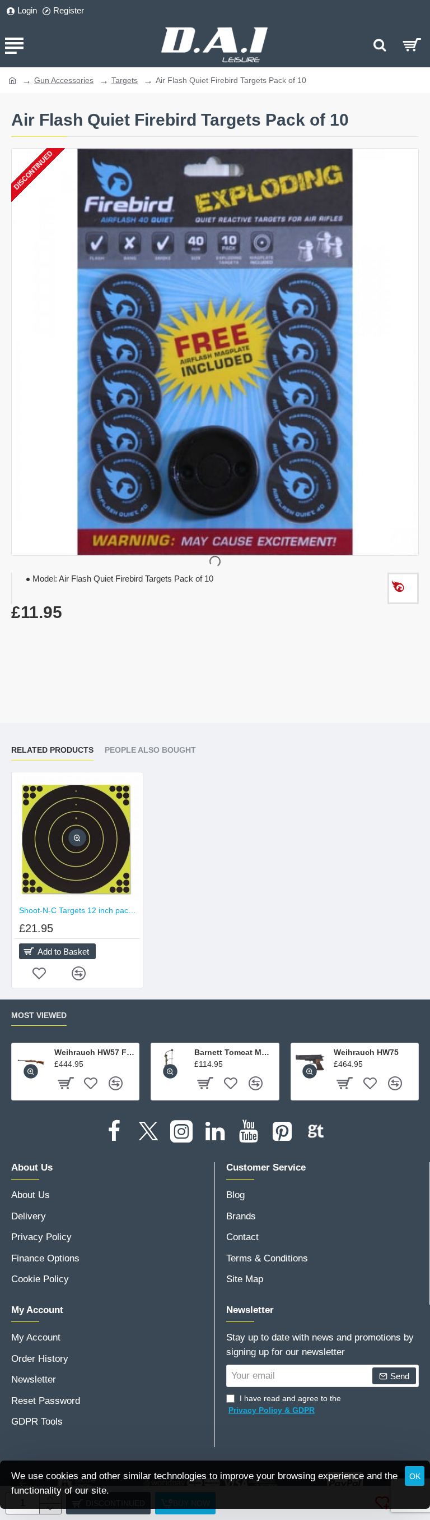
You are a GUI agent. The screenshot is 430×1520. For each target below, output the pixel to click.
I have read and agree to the (284, 1404)
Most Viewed (39, 1015)
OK (414, 1476)
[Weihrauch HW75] (310, 1062)
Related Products (52, 749)
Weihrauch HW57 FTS (94, 1052)
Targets (124, 80)
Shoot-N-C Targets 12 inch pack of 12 (79, 910)
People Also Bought (150, 749)
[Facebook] (114, 1131)
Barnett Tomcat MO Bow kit (234, 1052)
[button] (77, 838)
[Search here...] (380, 44)
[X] (148, 1131)
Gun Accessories (64, 80)
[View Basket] (412, 44)
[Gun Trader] (316, 1131)
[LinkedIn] (215, 1131)
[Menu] (14, 44)
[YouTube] (248, 1131)
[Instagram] (181, 1131)
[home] (12, 80)
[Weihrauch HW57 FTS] (30, 1062)
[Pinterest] (282, 1131)
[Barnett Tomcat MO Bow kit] (170, 1062)
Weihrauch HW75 (366, 1052)
